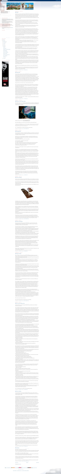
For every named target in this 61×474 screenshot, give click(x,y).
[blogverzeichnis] (31, 467)
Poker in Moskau (18, 391)
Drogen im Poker (18, 253)
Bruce (8, 19)
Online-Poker (18, 72)
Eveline (17, 12)
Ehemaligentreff (18, 131)
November (5, 41)
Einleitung (17, 447)
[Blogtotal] (13, 467)
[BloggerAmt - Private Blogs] (8, 467)
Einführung (11, 27)
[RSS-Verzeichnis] (24, 467)
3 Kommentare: (26, 98)
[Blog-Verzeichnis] (19, 467)
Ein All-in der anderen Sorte (20, 303)
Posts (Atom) (19, 464)
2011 (3, 39)
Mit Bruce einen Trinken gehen (21, 101)
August (4, 42)
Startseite (27, 462)
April (4, 58)
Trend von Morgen (19, 177)
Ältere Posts (37, 462)
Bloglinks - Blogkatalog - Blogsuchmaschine (21, 470)
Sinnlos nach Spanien (19, 221)
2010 (3, 40)
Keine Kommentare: (26, 128)
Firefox (16, 467)
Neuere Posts (16, 462)
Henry (3, 24)
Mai (4, 46)
